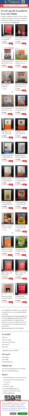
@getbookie (11, 393)
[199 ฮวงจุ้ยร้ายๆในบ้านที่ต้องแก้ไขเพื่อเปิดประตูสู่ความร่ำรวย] (21, 242)
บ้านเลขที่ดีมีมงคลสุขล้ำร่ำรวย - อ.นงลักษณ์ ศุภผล (21, 39)
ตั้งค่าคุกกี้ (5, 347)
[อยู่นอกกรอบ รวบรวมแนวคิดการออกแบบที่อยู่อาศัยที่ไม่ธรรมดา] (21, 54)
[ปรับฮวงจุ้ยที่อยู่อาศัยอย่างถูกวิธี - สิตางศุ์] (21, 101)
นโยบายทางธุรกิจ (6, 340)
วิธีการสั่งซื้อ (5, 359)
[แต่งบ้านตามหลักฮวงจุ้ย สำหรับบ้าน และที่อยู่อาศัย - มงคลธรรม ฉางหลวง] (21, 77)
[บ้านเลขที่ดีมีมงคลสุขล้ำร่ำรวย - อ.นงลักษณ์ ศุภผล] (21, 30)
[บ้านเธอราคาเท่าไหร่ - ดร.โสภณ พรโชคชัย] (7, 242)
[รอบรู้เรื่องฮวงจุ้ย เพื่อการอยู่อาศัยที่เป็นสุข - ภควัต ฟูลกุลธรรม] (7, 148)
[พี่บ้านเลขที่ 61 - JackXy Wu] (7, 77)
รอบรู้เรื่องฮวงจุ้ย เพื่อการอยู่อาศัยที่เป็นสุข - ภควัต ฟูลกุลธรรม (7, 157)
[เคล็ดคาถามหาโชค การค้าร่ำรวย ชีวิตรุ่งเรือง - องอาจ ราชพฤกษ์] (7, 218)
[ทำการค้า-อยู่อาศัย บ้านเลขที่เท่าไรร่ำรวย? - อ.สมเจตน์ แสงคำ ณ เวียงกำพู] (7, 30)
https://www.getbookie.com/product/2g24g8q (13, 316)
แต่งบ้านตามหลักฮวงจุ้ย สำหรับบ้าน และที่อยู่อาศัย (7, 63)
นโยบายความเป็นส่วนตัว (8, 342)
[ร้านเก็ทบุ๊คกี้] (1, 5)
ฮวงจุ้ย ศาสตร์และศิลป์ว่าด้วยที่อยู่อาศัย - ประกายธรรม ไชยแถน (21, 157)
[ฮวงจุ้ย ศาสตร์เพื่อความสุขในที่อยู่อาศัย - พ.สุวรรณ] (7, 171)
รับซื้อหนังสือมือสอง (7, 362)
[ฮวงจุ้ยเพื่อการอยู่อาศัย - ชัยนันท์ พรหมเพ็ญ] (7, 124)
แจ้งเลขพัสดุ (5, 357)
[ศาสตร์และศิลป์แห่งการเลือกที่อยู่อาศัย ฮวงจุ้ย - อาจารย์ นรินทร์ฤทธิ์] (21, 195)
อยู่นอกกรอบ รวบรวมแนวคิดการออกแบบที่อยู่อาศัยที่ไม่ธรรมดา (21, 63)
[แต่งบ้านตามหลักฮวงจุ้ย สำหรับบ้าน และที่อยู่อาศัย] (7, 54)
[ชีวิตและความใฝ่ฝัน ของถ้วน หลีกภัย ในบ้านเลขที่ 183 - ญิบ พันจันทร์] (7, 289)
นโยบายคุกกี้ (5, 344)
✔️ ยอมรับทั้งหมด (22, 413)
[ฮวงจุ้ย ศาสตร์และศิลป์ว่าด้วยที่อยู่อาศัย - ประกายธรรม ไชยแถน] (21, 148)
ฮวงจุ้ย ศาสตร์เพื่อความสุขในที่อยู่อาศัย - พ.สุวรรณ (7, 180)
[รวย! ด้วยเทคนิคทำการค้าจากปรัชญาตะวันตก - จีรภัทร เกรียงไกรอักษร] (21, 289)
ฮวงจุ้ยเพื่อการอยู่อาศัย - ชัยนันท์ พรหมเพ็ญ (7, 133)
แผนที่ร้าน (6, 384)
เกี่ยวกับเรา (5, 337)
